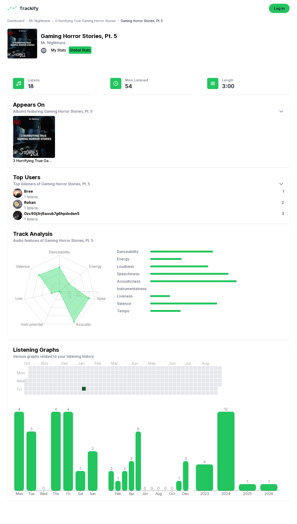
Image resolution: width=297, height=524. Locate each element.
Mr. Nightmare (39, 21)
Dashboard (15, 21)
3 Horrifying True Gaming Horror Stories (85, 21)
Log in (279, 8)
